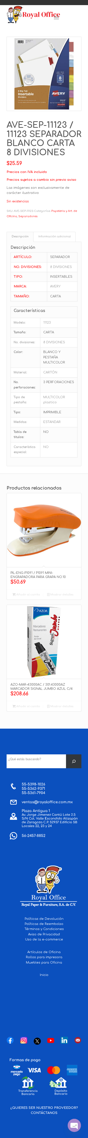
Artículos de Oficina (44, 952)
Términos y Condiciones (44, 929)
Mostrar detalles (61, 594)
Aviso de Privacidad (44, 934)
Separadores (27, 216)
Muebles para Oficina (44, 962)
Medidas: (20, 422)
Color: (18, 352)
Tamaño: (20, 332)
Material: (20, 372)
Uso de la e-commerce (44, 939)
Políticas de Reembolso (44, 924)
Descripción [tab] (20, 236)
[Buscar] (73, 761)
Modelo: (20, 322)
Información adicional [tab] (54, 236)
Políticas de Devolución (44, 919)
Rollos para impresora (44, 957)
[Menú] (56, 18)
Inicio (44, 975)
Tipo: (17, 412)
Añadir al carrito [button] (28, 594)
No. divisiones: (24, 342)
